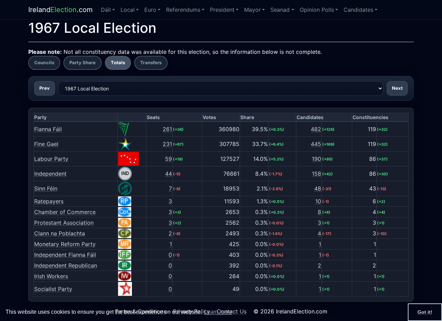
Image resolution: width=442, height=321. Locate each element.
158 (316, 173)
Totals (118, 62)
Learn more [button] (218, 312)
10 (318, 201)
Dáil (106, 9)
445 (316, 143)
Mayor (252, 9)
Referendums (183, 9)
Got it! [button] (424, 312)
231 (167, 143)
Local (128, 9)
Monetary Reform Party (65, 244)
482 (316, 129)
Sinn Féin (45, 188)
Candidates (358, 9)
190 (316, 158)
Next (397, 88)
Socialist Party (53, 288)
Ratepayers (49, 201)
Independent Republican (65, 265)
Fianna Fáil (48, 129)
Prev (44, 88)
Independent (50, 173)
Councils (44, 62)
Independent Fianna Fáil (65, 254)
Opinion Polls (317, 9)
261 (167, 129)
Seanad (280, 9)
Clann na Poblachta (59, 233)
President (222, 9)
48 (317, 188)
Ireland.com (60, 10)
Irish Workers (51, 276)
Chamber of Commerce (65, 211)
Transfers (151, 62)
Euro (150, 9)
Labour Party (51, 158)
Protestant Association (64, 222)
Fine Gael (46, 143)
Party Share (82, 62)
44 (168, 173)
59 (168, 158)
